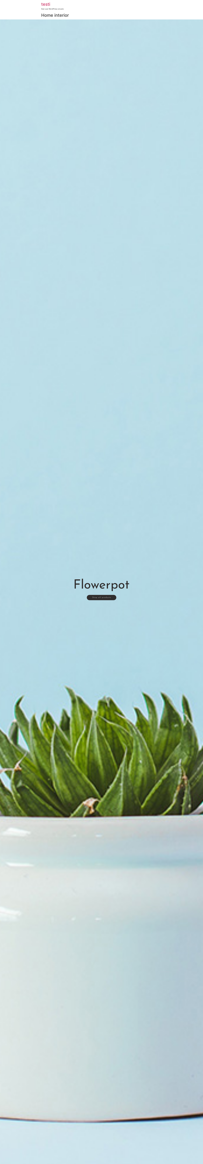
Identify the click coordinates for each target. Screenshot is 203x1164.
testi (45, 4)
